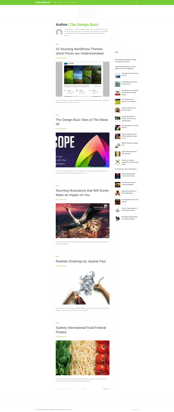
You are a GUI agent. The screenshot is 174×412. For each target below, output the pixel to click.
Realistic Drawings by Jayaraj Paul (81, 261)
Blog (60, 2)
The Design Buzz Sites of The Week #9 (130, 74)
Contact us (74, 2)
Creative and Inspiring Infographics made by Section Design (130, 162)
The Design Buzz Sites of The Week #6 (130, 200)
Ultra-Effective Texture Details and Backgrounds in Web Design (130, 92)
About (66, 2)
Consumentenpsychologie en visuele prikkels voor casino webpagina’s (125, 67)
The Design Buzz (84, 25)
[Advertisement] (87, 12)
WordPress (70, 409)
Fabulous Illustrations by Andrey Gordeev (129, 109)
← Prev (58, 389)
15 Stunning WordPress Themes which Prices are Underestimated (129, 118)
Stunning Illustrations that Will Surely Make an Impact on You (129, 136)
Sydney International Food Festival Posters (129, 152)
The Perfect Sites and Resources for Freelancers (129, 100)
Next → (84, 389)
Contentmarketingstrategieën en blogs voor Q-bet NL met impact (125, 60)
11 (78, 389)
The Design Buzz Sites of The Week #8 (130, 126)
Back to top (136, 409)
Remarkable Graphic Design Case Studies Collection (129, 218)
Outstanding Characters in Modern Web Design (129, 192)
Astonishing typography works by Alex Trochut (128, 175)
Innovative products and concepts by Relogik (128, 183)
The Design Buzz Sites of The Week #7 (125, 169)
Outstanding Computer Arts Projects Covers (129, 83)
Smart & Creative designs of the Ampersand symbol (129, 209)
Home (54, 2)
